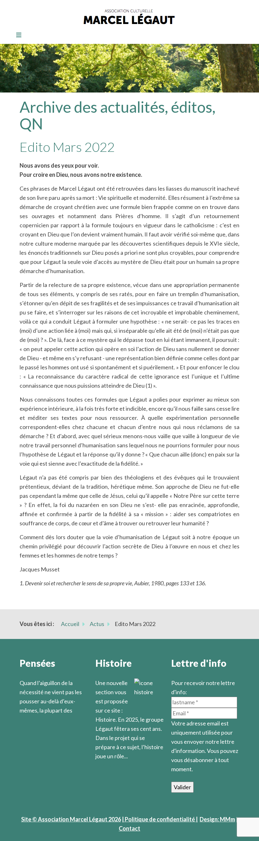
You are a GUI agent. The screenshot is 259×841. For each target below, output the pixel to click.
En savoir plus (112, 765)
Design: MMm (217, 819)
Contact (129, 828)
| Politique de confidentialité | (160, 819)
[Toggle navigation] (16, 35)
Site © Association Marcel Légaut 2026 (71, 819)
